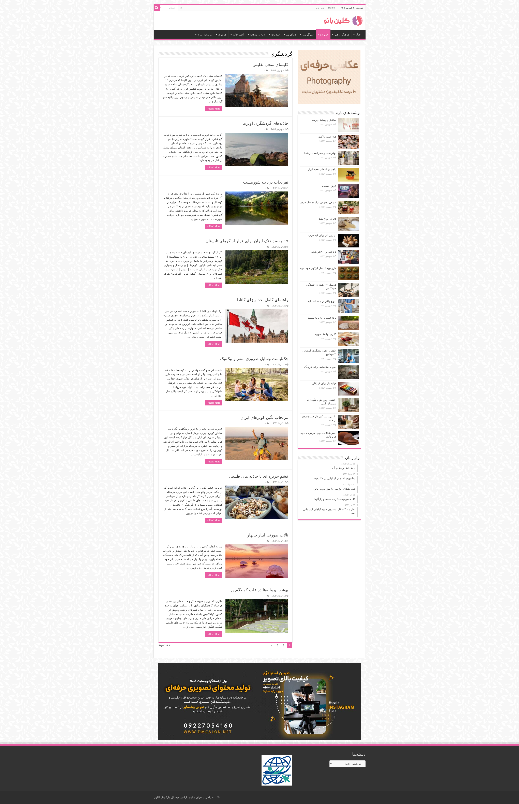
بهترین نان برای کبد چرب (322, 235)
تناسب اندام (205, 34)
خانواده (324, 34)
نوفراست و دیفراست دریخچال (319, 153)
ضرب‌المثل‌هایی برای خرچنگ (320, 367)
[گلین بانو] (343, 20)
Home (331, 7)
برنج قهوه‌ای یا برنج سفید (322, 317)
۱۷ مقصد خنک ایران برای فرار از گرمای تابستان (247, 241)
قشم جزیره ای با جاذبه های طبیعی (258, 476)
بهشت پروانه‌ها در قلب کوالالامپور (259, 590)
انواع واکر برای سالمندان (322, 301)
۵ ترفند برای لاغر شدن (323, 251)
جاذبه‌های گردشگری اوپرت (265, 123)
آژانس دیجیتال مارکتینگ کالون (170, 797)
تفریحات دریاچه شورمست (265, 182)
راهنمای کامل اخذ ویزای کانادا (262, 300)
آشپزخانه (238, 34)
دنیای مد (291, 34)
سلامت (275, 34)
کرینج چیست (329, 185)
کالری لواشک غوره (325, 334)
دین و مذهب (257, 34)
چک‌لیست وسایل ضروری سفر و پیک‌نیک (254, 358)
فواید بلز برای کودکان (324, 383)
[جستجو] (157, 8)
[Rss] (180, 7)
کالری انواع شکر (327, 218)
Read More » (213, 108)
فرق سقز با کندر (327, 136)
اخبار (358, 34)
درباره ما (319, 7)
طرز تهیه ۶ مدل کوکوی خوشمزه (318, 268)
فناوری (222, 34)
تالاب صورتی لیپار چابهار (267, 535)
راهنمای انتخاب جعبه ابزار (322, 169)
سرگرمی (308, 34)
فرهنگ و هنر (342, 34)
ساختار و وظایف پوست (323, 119)
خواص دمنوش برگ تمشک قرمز (318, 202)
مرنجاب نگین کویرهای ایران (264, 417)
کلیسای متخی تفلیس (270, 64)
